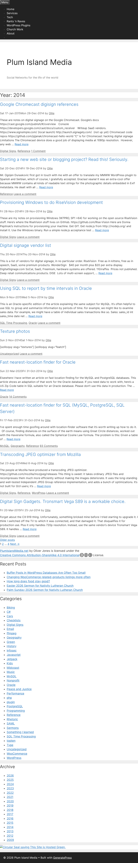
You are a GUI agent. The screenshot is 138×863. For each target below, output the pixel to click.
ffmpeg (11, 633)
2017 (10, 814)
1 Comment (38, 151)
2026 (10, 775)
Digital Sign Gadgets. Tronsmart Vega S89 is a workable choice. (63, 501)
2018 (10, 810)
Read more (21, 144)
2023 (10, 788)
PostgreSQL (15, 706)
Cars (10, 616)
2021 (10, 797)
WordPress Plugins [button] (18, 25)
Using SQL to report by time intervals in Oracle (46, 288)
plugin (11, 702)
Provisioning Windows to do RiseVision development (51, 202)
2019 (10, 805)
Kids (10, 663)
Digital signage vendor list (25, 245)
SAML (11, 723)
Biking (11, 607)
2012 (10, 835)
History (11, 646)
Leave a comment (25, 194)
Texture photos (15, 331)
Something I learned (20, 732)
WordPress (38, 493)
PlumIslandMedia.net (14, 550)
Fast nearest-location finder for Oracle (38, 362)
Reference (24, 151)
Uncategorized (9, 353)
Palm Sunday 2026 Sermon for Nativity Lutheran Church (45, 590)
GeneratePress (62, 857)
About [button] (10, 33)
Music (11, 672)
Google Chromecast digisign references (39, 104)
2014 (10, 827)
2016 (10, 818)
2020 (10, 801)
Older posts (7, 540)
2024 (10, 784)
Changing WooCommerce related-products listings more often (49, 577)
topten (11, 740)
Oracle (33, 323)
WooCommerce (17, 753)
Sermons (13, 728)
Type (10, 745)
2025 (10, 779)
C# (9, 611)
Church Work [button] (15, 29)
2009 (10, 840)
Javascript (14, 654)
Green (11, 642)
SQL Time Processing (13, 323)
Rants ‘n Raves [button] (16, 21)
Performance (15, 693)
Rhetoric (12, 719)
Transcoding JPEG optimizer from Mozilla (40, 454)
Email (10, 629)
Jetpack (12, 659)
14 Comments (18, 396)
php (9, 697)
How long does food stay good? (28, 581)
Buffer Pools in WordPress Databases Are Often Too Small (46, 572)
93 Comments (49, 446)
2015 (10, 822)
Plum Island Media (39, 62)
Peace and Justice (19, 689)
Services (12, 13)
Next (15, 544)
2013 (10, 831)
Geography (18, 446)
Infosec (11, 650)
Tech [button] (10, 17)
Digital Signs (8, 151)
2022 (10, 792)
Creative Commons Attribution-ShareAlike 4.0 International (39, 555)
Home (10, 9)
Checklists (14, 620)
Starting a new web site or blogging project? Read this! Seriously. (64, 159)
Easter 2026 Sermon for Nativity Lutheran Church (40, 585)
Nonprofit (13, 680)
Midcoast (13, 667)
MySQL (4, 446)
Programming (16, 710)
